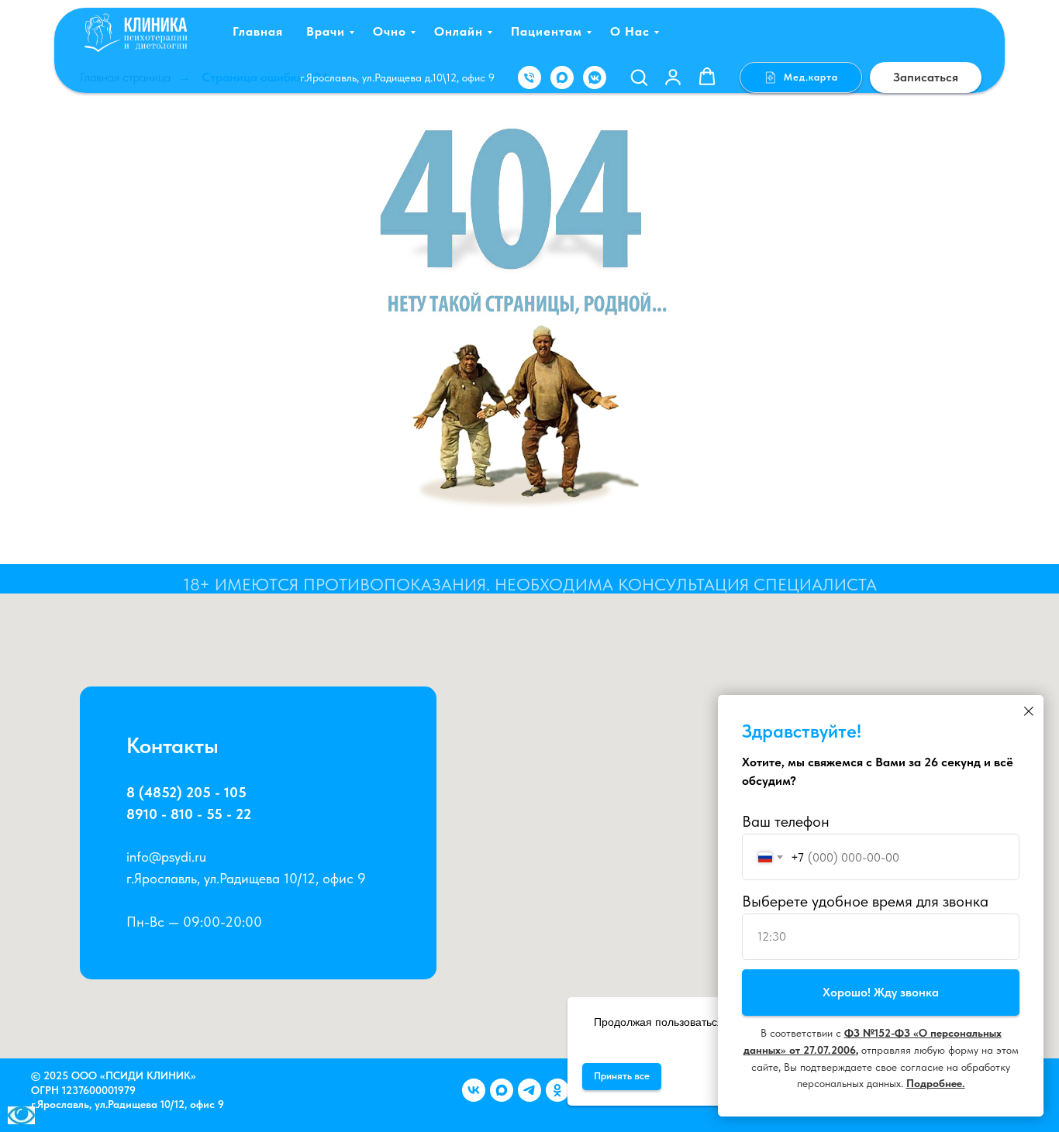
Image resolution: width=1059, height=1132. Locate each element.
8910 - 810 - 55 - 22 (188, 814)
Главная (258, 31)
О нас (630, 31)
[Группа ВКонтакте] (473, 1090)
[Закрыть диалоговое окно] (1028, 711)
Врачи (325, 31)
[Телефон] (529, 77)
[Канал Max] (501, 1090)
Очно (389, 31)
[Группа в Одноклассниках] (557, 1090)
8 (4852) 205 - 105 (186, 792)
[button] (639, 76)
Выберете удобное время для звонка (865, 901)
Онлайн (458, 31)
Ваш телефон (786, 821)
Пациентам (546, 31)
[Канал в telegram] (529, 1090)
